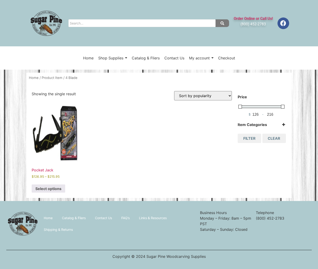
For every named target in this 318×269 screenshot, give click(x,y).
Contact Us (103, 218)
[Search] (222, 23)
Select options (48, 188)
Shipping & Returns (58, 230)
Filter (249, 138)
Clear (274, 138)
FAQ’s (125, 218)
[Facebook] (283, 23)
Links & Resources (153, 218)
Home (34, 78)
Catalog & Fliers (74, 218)
